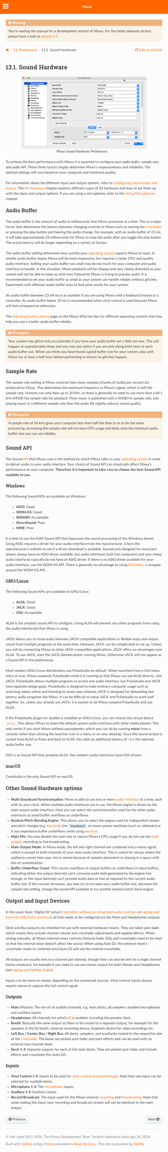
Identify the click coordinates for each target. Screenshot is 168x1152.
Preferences (25, 50)
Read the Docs (85, 1144)
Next (152, 1119)
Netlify (139, 1144)
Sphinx (27, 1144)
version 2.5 (49, 36)
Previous (19, 1119)
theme (49, 1144)
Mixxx (87, 7)
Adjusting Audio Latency (30, 316)
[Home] (7, 50)
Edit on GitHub (150, 50)
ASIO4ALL (136, 565)
